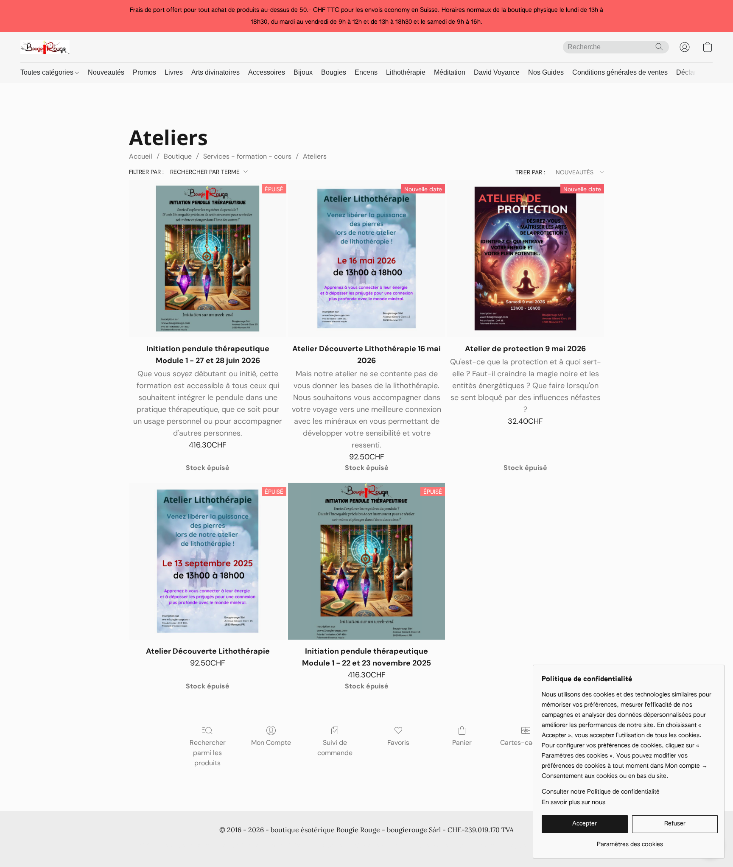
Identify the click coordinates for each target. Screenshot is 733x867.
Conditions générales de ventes (620, 72)
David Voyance (497, 72)
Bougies (333, 72)
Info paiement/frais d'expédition (353, 846)
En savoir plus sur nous (573, 802)
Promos (144, 72)
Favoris (398, 742)
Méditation (449, 72)
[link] (630, 841)
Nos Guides (546, 72)
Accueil (140, 156)
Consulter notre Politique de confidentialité (601, 792)
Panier (462, 742)
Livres (174, 72)
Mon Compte (271, 742)
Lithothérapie (405, 72)
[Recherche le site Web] (659, 47)
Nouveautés (106, 72)
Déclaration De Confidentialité (260, 846)
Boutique (178, 156)
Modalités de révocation (439, 846)
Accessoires (266, 72)
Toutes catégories (47, 72)
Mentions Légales (504, 846)
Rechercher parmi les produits (208, 752)
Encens (366, 72)
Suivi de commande (335, 747)
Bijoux (303, 72)
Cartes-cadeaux (525, 742)
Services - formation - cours (247, 156)
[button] (45, 47)
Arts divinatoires (215, 72)
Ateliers (315, 156)
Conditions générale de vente (169, 846)
